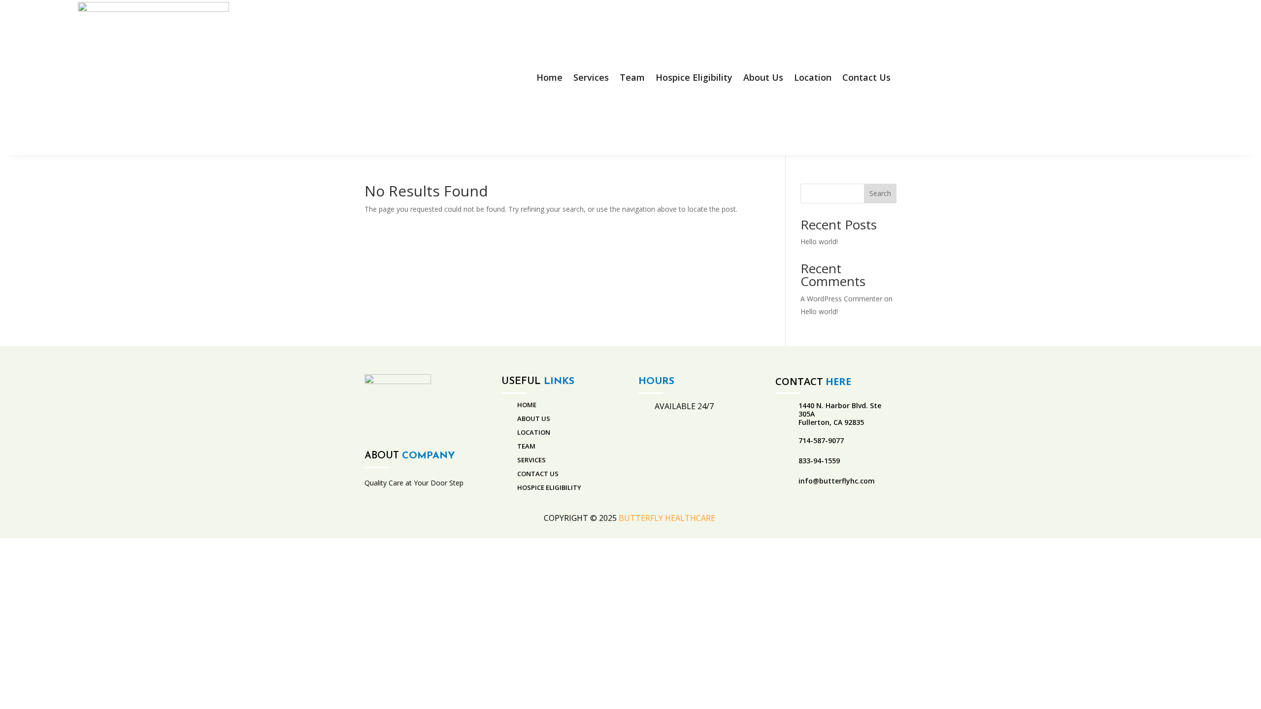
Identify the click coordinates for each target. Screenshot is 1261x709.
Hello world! (819, 241)
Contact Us (866, 77)
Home (549, 77)
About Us (763, 77)
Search (880, 193)
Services (591, 77)
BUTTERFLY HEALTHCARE (668, 518)
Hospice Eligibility (694, 77)
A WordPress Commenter (841, 298)
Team (632, 77)
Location (812, 77)
